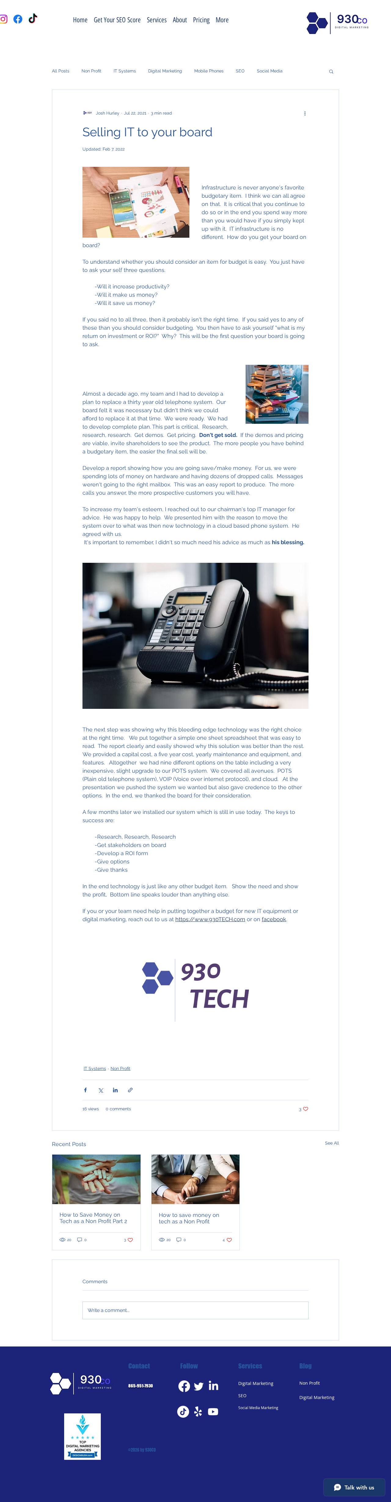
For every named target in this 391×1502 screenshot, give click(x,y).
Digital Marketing (165, 70)
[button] (331, 71)
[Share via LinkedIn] (115, 1090)
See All (332, 1143)
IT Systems (125, 70)
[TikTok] (183, 1412)
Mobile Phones (209, 70)
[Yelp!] (198, 1412)
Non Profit (91, 70)
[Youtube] (213, 1412)
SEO (240, 70)
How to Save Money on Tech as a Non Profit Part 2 (93, 1217)
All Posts (60, 70)
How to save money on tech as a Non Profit (189, 1218)
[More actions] (305, 113)
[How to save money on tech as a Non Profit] (196, 1179)
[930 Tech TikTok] (33, 19)
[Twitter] (199, 1386)
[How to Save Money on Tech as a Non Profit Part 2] (96, 1179)
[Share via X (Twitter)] (100, 1090)
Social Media (270, 70)
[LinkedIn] (213, 1386)
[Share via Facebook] (85, 1090)
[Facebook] (184, 1386)
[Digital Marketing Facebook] (18, 19)
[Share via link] (130, 1090)
